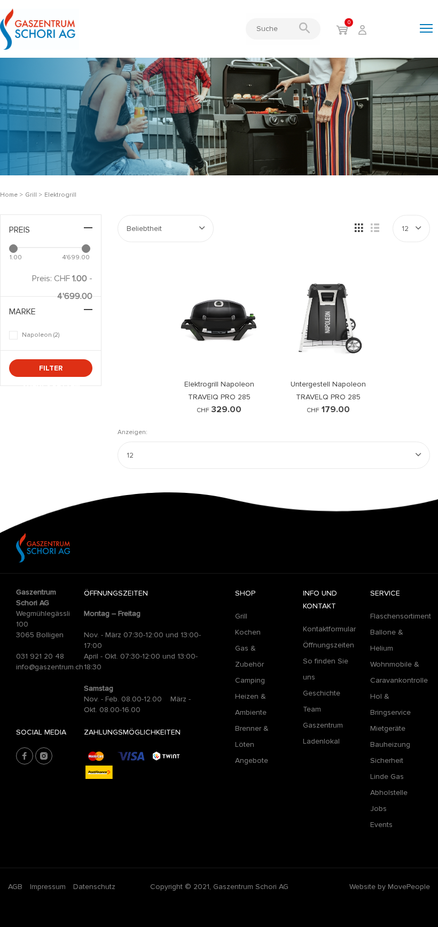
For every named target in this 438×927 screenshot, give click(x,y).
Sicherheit (386, 760)
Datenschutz (94, 886)
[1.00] (13, 248)
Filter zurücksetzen (51, 370)
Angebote (251, 760)
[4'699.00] (86, 248)
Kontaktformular (329, 629)
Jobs (378, 808)
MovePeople (409, 886)
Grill (31, 195)
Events (381, 824)
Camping (250, 680)
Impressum (48, 886)
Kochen (248, 632)
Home (9, 195)
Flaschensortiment (400, 616)
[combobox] (166, 228)
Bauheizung (390, 744)
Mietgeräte (387, 728)
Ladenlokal (321, 741)
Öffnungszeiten (328, 645)
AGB (15, 886)
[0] (342, 31)
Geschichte (321, 693)
